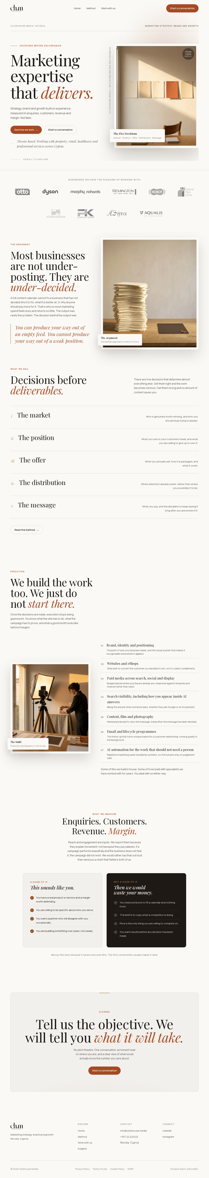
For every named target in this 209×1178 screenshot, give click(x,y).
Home (77, 8)
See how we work (26, 129)
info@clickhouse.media (133, 1130)
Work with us (108, 8)
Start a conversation (182, 8)
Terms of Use (99, 1168)
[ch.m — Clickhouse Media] (16, 8)
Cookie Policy (117, 1168)
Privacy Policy (82, 1168)
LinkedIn (167, 1130)
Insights (82, 1148)
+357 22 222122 (129, 1136)
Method (91, 8)
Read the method (27, 529)
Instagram (168, 1136)
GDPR (130, 1168)
